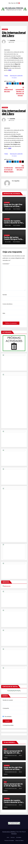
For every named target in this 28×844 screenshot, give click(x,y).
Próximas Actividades (9, 840)
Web (4, 313)
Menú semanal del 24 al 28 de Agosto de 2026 (13, 786)
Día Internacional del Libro (8, 89)
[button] (25, 18)
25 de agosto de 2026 (11, 772)
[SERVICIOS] (6, 586)
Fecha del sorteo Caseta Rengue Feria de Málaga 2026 (13, 239)
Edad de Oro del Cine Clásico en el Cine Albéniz (13, 206)
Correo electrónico (7, 304)
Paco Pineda (16, 209)
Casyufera (12, 40)
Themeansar (14, 833)
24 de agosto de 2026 (11, 788)
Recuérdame (7, 716)
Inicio (8, 837)
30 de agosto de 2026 (11, 755)
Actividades (4, 29)
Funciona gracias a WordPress (9, 831)
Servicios (13, 837)
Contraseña (6, 708)
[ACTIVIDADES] (14, 343)
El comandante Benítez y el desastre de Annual (20, 91)
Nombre (5, 294)
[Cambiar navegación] (14, 18)
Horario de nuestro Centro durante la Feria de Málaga (14, 223)
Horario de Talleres (19, 840)
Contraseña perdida (8, 725)
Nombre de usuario (8, 700)
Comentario (6, 263)
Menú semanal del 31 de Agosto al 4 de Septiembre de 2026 (13, 753)
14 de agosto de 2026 (11, 804)
